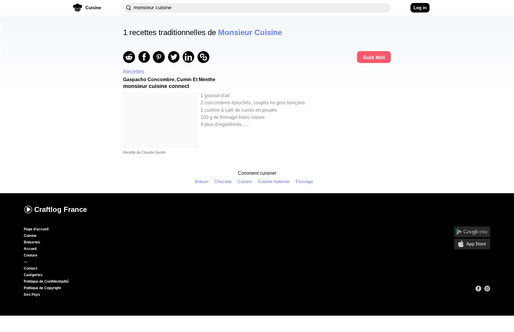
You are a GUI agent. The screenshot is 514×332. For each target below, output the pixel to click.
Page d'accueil (36, 229)
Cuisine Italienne (274, 181)
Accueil (30, 249)
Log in (420, 7)
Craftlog (60, 209)
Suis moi (374, 57)
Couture (30, 255)
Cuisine (244, 181)
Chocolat (222, 181)
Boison (201, 181)
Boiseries (32, 242)
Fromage (304, 181)
